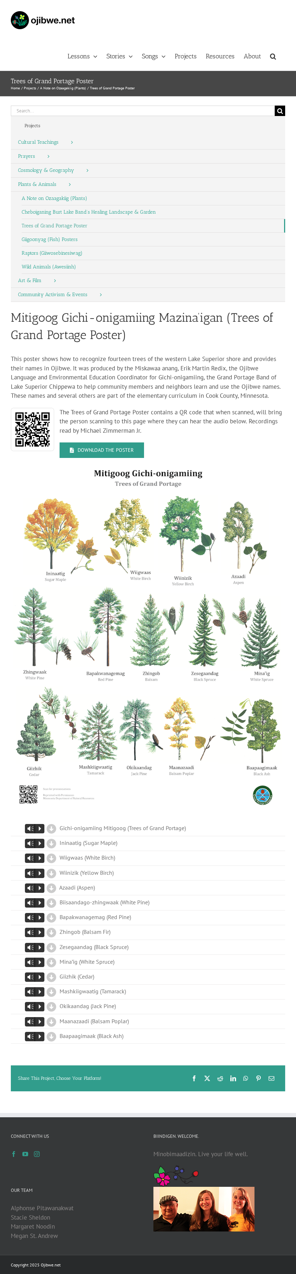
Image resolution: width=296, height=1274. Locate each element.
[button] (273, 55)
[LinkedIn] (233, 1078)
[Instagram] (37, 1154)
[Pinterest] (258, 1078)
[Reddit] (220, 1078)
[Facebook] (194, 1078)
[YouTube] (25, 1154)
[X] (207, 1078)
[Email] (271, 1078)
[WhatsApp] (246, 1078)
